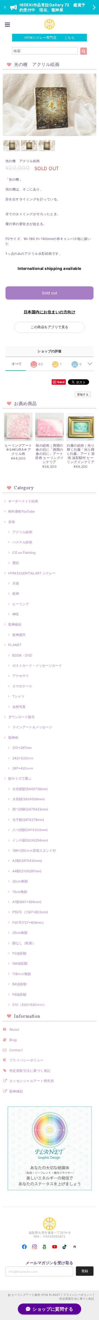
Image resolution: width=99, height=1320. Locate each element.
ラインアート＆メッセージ (32, 727)
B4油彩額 (19, 984)
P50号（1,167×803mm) (30, 912)
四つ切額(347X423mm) (30, 809)
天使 (15, 583)
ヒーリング (20, 604)
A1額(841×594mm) (26, 902)
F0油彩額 (19, 953)
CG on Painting (23, 552)
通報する (83, 394)
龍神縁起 (14, 624)
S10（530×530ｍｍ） (29, 1005)
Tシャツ (18, 696)
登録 (84, 1271)
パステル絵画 (22, 542)
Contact (16, 1050)
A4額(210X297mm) (27, 871)
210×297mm (22, 748)
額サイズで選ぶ (19, 778)
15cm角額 (19, 892)
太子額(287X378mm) (28, 820)
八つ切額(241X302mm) (30, 830)
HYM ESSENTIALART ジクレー (32, 573)
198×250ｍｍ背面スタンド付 (34, 850)
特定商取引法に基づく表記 (30, 1071)
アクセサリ (20, 676)
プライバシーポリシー (26, 1060)
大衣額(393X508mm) (28, 799)
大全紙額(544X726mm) (30, 789)
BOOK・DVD (22, 655)
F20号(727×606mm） (29, 922)
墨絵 (15, 563)
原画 (11, 522)
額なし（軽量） (23, 943)
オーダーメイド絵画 (23, 501)
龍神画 (13, 737)
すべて (17, 364)
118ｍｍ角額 (21, 974)
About (14, 1029)
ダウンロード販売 (21, 717)
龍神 (15, 593)
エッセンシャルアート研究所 (31, 1081)
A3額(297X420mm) (27, 861)
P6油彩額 (19, 994)
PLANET (14, 645)
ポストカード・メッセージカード (37, 665)
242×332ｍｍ (23, 758)
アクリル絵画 (22, 532)
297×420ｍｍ (22, 768)
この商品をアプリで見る (49, 327)
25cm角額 (20, 933)
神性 (15, 614)
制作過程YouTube (21, 511)
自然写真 (19, 707)
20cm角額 (20, 881)
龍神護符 (19, 635)
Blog (13, 1040)
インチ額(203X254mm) (30, 840)
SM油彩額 (20, 963)
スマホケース (22, 686)
